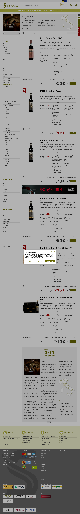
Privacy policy (48, 251)
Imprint (53, 251)
